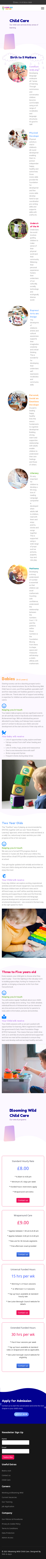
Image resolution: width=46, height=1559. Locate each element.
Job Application (8, 1506)
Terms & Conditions (10, 1528)
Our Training (7, 1502)
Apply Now (21, 1414)
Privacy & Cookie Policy (11, 1524)
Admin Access (7, 1537)
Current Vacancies (9, 1497)
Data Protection (8, 1533)
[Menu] (42, 8)
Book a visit (6, 1471)
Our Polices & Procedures (12, 1519)
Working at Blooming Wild (12, 1492)
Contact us (23, 1200)
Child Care (6, 1480)
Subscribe (8, 1457)
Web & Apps (7, 1554)
